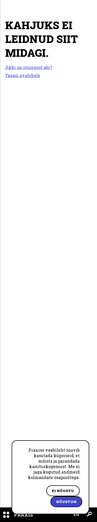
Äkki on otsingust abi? (28, 67)
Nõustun (66, 501)
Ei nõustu (63, 490)
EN (76, 514)
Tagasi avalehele (22, 75)
